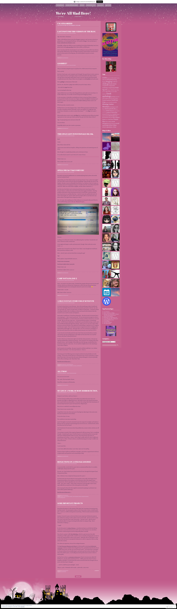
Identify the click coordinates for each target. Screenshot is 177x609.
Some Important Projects (70, 503)
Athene (106, 79)
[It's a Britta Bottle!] (115, 274)
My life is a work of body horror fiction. (77, 391)
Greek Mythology (90, 5)
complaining (111, 87)
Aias (112, 78)
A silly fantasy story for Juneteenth (75, 301)
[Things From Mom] (115, 137)
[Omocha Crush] (115, 228)
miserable (115, 102)
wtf (112, 127)
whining (109, 123)
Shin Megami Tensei (68, 496)
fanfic (116, 91)
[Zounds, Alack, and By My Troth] (115, 210)
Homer (104, 100)
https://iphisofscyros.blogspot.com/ (66, 43)
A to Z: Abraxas (106, 311)
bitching (115, 79)
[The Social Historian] (106, 201)
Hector (118, 96)
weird (58, 497)
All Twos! (62, 371)
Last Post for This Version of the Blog (76, 31)
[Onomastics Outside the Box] (115, 237)
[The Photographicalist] (115, 283)
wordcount (62, 497)
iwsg (103, 102)
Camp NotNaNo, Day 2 (67, 278)
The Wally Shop (74, 534)
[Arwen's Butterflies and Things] (106, 146)
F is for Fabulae (107, 321)
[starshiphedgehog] (106, 192)
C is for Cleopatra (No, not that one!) (111, 318)
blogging (104, 81)
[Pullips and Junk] (106, 265)
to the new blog (69, 47)
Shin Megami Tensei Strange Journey (80, 496)
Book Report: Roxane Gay (109, 320)
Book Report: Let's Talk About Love (110, 317)
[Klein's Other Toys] (106, 164)
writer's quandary (107, 127)
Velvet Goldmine (109, 121)
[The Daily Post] (106, 292)
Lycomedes (107, 102)
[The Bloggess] (106, 155)
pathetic (108, 113)
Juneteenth (79, 365)
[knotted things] (115, 219)
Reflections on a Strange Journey (74, 462)
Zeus (114, 127)
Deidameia (109, 89)
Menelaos (111, 102)
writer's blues (113, 125)
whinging (105, 123)
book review (112, 84)
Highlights (100, 5)
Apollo (103, 79)
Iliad (116, 100)
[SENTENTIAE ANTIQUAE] (115, 256)
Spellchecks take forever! (70, 170)
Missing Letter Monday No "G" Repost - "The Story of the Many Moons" (111, 314)
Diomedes (112, 89)
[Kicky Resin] (115, 173)
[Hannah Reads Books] (106, 246)
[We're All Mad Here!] (115, 292)
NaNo (106, 109)
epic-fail (108, 91)
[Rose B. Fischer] (115, 192)
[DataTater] (106, 283)
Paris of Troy (104, 112)
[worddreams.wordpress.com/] (106, 237)
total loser (110, 119)
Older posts (78, 576)
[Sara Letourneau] (106, 210)
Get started (99, 1)
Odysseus (111, 111)
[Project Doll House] (106, 219)
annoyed (115, 77)
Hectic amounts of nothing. (109, 313)
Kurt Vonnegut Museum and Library (68, 546)
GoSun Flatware (72, 528)
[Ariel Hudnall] (115, 246)
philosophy (108, 114)
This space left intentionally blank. (75, 134)
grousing (113, 96)
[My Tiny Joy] (115, 155)
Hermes (116, 98)
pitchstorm (111, 114)
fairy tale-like (112, 91)
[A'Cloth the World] (115, 183)
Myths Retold (60, 5)
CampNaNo (105, 85)
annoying (117, 77)
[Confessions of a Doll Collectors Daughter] (106, 274)
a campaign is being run (74, 557)
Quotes (82, 5)
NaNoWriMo (112, 109)
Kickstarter (63, 571)
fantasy (71, 365)
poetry (115, 114)
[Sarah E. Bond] (115, 146)
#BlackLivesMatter (65, 365)
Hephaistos (107, 98)
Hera (110, 98)
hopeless (108, 100)
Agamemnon (109, 77)
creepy (62, 496)
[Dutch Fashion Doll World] (115, 265)
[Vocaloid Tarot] (106, 137)
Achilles (104, 78)
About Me (108, 5)
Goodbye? (62, 63)
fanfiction (104, 94)
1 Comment (97, 570)
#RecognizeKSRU (107, 323)
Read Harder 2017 (113, 116)
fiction (74, 365)
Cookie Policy (23, 606)
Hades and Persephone (108, 316)
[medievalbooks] (115, 201)
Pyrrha (107, 115)
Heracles (113, 98)
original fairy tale (116, 110)
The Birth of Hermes (108, 322)
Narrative (64, 364)
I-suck (113, 100)
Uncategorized (65, 57)
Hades (116, 96)
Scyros (111, 117)
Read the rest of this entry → (64, 361)
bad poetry (110, 79)
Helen (103, 98)
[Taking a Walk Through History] (106, 256)
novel (107, 111)
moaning (111, 107)
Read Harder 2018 (106, 117)
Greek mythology (106, 95)
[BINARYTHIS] (115, 164)
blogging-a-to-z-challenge (110, 82)
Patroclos (114, 113)
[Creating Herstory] (106, 173)
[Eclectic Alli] (106, 228)
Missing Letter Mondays (72, 5)
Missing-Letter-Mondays (108, 105)
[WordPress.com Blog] (106, 301)
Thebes (107, 119)
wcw (113, 121)
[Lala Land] (106, 183)
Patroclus (104, 114)
